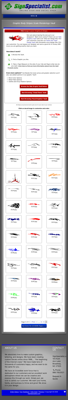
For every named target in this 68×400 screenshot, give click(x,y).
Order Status (14, 392)
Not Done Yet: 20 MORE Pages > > (34, 326)
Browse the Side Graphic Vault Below (34, 86)
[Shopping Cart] (64, 392)
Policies (41, 392)
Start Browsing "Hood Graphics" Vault (34, 99)
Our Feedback (24, 392)
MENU (33, 16)
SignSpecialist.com (34, 393)
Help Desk (34, 392)
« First (33, 322)
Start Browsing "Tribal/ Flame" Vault (34, 92)
